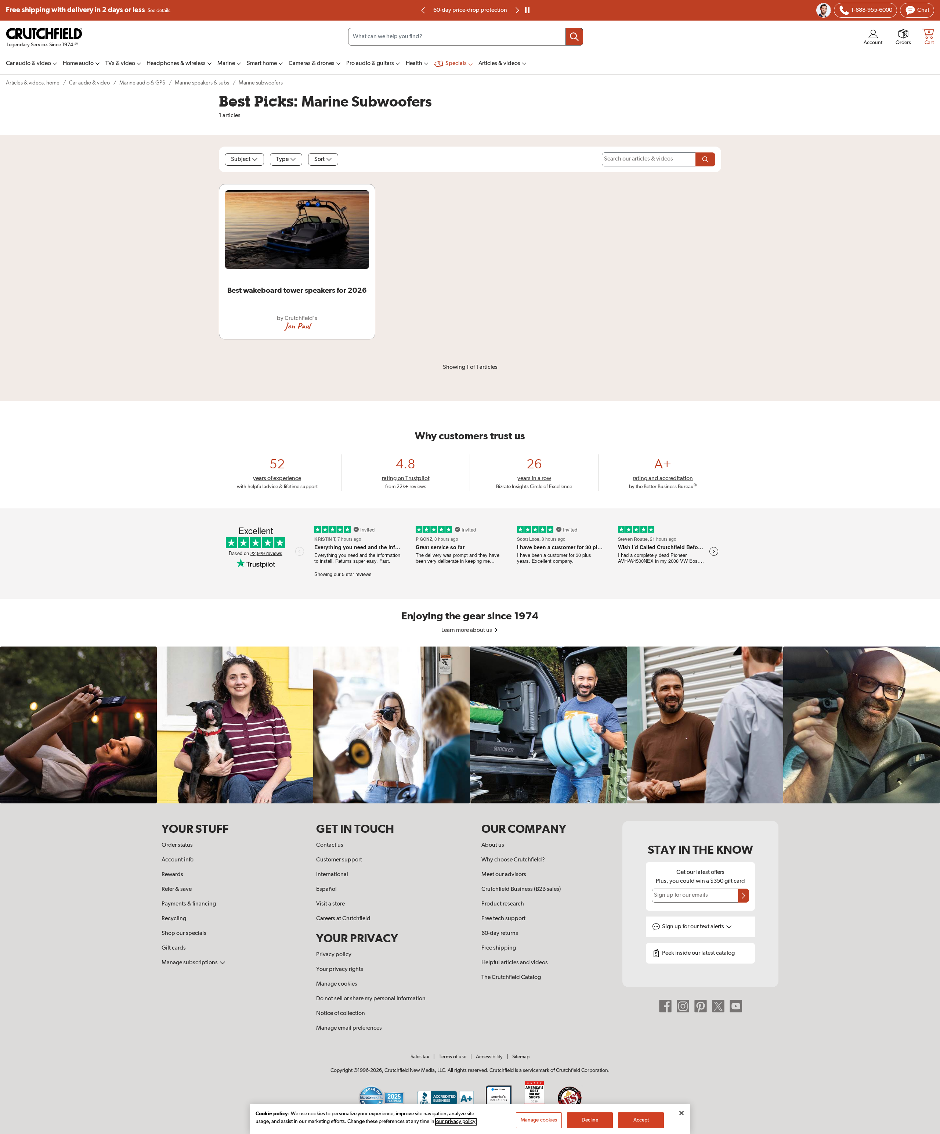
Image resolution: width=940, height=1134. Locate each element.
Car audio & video (89, 83)
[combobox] (465, 37)
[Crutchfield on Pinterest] (700, 1006)
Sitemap (520, 1056)
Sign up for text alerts (693, 927)
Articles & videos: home (32, 83)
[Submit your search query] (574, 37)
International (332, 875)
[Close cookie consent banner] (681, 1113)
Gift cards (174, 948)
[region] (470, 725)
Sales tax (420, 1056)
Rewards (172, 875)
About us (492, 845)
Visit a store (330, 904)
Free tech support (503, 919)
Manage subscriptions (190, 963)
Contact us (329, 845)
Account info (178, 860)
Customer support (339, 860)
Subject (240, 159)
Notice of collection (340, 1013)
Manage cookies (336, 984)
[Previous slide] (423, 10)
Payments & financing (189, 904)
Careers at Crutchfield (343, 919)
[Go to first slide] (516, 10)
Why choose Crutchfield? (513, 860)
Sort (319, 159)
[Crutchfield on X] (718, 1006)
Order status (177, 845)
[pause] (527, 10)
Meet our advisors (503, 875)
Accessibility (489, 1056)
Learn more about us (467, 630)
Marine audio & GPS (142, 83)
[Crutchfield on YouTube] (735, 1006)
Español (326, 889)
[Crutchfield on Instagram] (683, 1006)
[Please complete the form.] (705, 159)
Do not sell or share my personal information (371, 999)
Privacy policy (333, 955)
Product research (502, 904)
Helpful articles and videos (514, 963)
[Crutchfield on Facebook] (665, 1006)
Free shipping (88, 10)
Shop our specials (184, 933)
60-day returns (470, 10)
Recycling (174, 919)
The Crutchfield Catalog (511, 977)
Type (282, 159)
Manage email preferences (349, 1028)
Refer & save (177, 889)
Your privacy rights (339, 969)
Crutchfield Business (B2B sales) (521, 889)
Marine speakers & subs (202, 83)
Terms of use (452, 1056)
